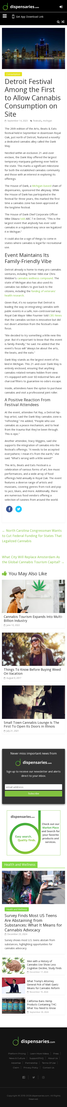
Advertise (16, 1063)
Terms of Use (49, 1063)
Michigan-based (41, 185)
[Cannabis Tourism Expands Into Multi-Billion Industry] (33, 582)
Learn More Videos (39, 1053)
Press (56, 1053)
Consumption (13, 74)
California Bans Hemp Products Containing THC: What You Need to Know (42, 1004)
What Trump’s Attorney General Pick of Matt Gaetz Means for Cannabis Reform (43, 984)
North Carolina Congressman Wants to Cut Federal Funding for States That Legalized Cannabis (32, 535)
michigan (47, 120)
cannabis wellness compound (35, 278)
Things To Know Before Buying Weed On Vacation (32, 671)
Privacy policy (31, 1067)
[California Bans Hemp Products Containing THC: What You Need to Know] (13, 999)
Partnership (31, 1063)
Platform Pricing (17, 1053)
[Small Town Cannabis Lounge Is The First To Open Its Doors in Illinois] (33, 688)
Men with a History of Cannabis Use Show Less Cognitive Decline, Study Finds (44, 964)
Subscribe (33, 793)
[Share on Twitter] (18, 511)
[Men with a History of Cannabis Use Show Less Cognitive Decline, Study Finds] (13, 959)
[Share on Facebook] (9, 511)
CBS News (55, 315)
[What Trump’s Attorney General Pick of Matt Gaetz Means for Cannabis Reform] (13, 979)
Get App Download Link (29, 16)
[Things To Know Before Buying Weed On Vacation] (33, 635)
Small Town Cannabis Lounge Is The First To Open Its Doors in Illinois (31, 724)
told (22, 218)
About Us (53, 1058)
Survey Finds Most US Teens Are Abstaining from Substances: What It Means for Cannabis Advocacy (33, 922)
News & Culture (17, 1058)
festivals (37, 120)
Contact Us (48, 1067)
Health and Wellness (16, 909)
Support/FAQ (36, 1058)
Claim (16, 1067)
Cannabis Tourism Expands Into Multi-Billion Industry (33, 618)
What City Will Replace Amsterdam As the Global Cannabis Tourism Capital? (33, 559)
